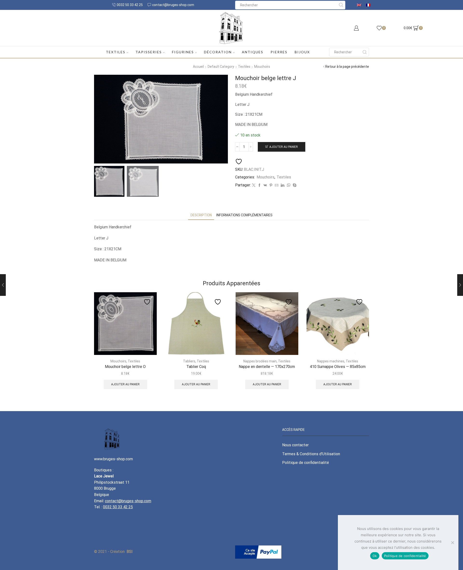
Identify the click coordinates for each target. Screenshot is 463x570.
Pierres (279, 52)
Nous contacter (295, 445)
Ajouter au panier (283, 147)
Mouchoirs (262, 66)
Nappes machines (330, 361)
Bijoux (302, 52)
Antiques (252, 52)
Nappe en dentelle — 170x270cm (267, 366)
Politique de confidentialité (305, 462)
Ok (375, 556)
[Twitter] (254, 185)
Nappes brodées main (260, 361)
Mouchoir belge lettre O (125, 366)
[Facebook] (259, 185)
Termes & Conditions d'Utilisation (311, 454)
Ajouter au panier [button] (125, 384)
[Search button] (341, 5)
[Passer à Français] (368, 5)
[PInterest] (271, 185)
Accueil (198, 66)
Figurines (183, 52)
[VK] (265, 185)
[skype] (294, 185)
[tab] (201, 215)
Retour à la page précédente (347, 66)
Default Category (221, 66)
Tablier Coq (196, 366)
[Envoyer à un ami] (276, 185)
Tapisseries (149, 52)
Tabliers (189, 361)
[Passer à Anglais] (359, 5)
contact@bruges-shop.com (128, 501)
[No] (452, 542)
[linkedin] (282, 185)
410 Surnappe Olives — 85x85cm (338, 366)
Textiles (115, 52)
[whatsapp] (289, 185)
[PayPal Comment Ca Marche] (258, 552)
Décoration (218, 52)
